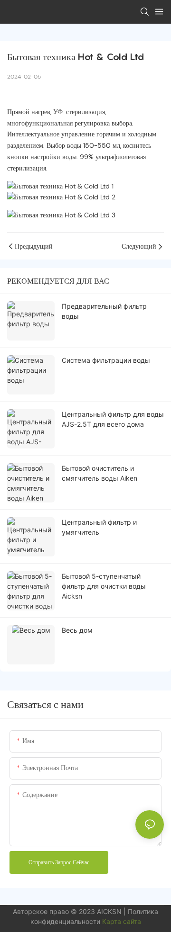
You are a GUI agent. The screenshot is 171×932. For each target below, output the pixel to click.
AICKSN (110, 911)
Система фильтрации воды (106, 360)
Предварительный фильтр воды (104, 311)
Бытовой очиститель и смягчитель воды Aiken (99, 473)
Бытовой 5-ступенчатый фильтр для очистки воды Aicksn (104, 586)
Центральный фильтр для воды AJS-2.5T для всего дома (113, 419)
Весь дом (77, 630)
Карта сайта (121, 921)
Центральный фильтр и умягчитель (99, 527)
